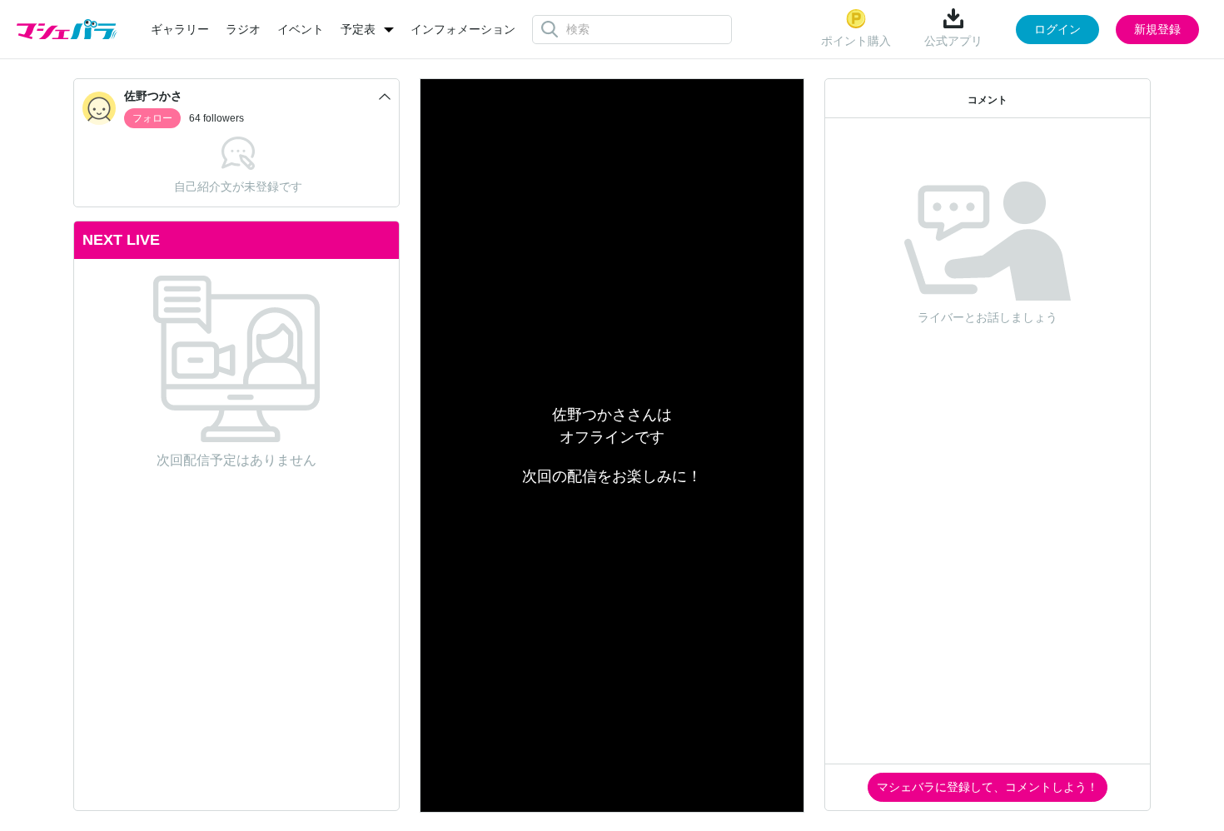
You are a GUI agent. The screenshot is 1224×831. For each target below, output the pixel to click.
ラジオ (243, 29)
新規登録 (1157, 29)
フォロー (152, 118)
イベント (300, 29)
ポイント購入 (856, 40)
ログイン (1057, 29)
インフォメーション (462, 29)
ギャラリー (180, 29)
